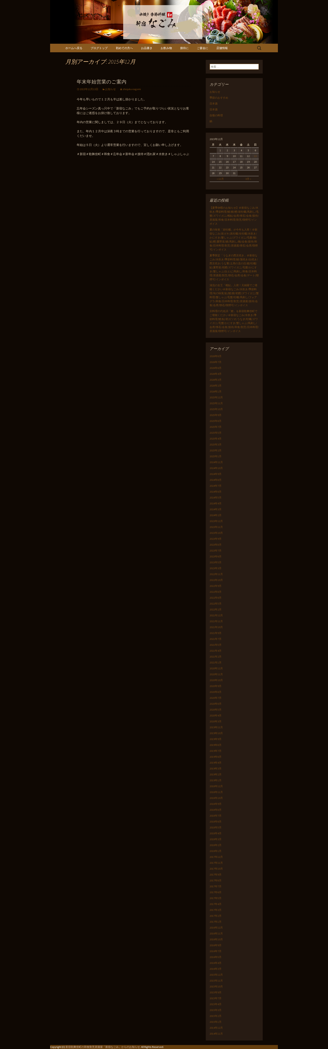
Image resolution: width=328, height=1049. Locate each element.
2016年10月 (216, 939)
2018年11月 (216, 792)
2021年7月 (216, 639)
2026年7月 (216, 362)
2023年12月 (216, 521)
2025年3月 (216, 444)
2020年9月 (216, 686)
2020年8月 (216, 692)
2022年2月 (216, 609)
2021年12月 (216, 615)
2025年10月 (216, 409)
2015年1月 (216, 1022)
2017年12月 (216, 857)
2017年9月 (216, 874)
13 (255, 156)
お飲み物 (166, 48)
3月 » (248, 179)
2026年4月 (216, 374)
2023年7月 (216, 550)
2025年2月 (216, 450)
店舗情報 (222, 48)
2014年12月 (216, 1027)
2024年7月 (216, 485)
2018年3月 (216, 839)
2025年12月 (216, 397)
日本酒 (214, 103)
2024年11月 (216, 462)
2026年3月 (216, 379)
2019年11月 (216, 727)
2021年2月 (216, 656)
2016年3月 (216, 969)
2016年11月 (216, 933)
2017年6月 (216, 892)
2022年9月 (216, 586)
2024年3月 (216, 509)
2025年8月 (216, 421)
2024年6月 (216, 491)
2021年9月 (216, 633)
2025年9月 (216, 415)
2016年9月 (216, 945)
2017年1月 (216, 921)
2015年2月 (216, 1016)
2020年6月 (216, 703)
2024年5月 (216, 497)
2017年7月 (216, 886)
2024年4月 (216, 503)
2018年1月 (216, 851)
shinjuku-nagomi (132, 89)
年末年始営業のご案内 (101, 82)
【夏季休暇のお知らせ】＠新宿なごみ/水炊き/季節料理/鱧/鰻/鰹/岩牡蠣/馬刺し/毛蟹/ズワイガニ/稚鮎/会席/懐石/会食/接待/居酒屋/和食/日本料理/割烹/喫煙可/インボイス (234, 215)
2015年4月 (216, 1004)
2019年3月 (216, 768)
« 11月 (220, 179)
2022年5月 (216, 603)
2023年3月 (216, 568)
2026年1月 (216, 391)
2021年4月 (216, 650)
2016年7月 (216, 951)
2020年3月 (216, 721)
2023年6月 (216, 556)
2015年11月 (216, 980)
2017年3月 (216, 910)
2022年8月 (216, 591)
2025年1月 (216, 456)
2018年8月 (216, 809)
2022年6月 (216, 597)
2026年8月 (216, 356)
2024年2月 (216, 515)
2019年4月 (216, 762)
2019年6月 (216, 756)
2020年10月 (216, 680)
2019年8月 (216, 745)
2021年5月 (216, 645)
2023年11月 (216, 527)
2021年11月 (216, 621)
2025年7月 (216, 427)
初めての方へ (124, 48)
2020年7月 (216, 698)
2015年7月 (216, 998)
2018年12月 (216, 786)
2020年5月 (216, 709)
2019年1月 (216, 780)
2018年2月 (216, 845)
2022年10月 (216, 580)
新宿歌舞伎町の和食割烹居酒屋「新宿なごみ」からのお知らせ (102, 1047)
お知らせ (110, 89)
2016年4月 (216, 963)
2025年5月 (216, 432)
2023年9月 (216, 538)
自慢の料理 (216, 115)
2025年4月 (216, 438)
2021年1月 (216, 662)
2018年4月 (216, 833)
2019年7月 (216, 751)
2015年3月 (216, 1010)
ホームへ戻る (73, 48)
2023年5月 (216, 562)
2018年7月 (216, 815)
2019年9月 (216, 739)
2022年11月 (216, 574)
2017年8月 (216, 880)
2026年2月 (216, 385)
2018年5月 (216, 827)
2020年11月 (216, 674)
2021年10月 (216, 627)
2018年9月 (216, 804)
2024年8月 (216, 480)
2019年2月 (216, 774)
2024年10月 (216, 468)
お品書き (146, 48)
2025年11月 (216, 403)
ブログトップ (99, 48)
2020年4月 (216, 715)
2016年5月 (216, 957)
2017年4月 (216, 904)
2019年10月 (216, 733)
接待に (184, 48)
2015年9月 (216, 992)
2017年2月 (216, 915)
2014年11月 (216, 1033)
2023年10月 (216, 533)
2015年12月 (216, 974)
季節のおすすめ (219, 97)
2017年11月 (216, 862)
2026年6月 (216, 368)
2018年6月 (216, 821)
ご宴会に (202, 48)
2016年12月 (216, 927)
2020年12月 (216, 668)
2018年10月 (216, 798)
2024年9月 (216, 474)
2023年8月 (216, 544)
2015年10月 (216, 986)
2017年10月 (216, 868)
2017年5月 (216, 898)
